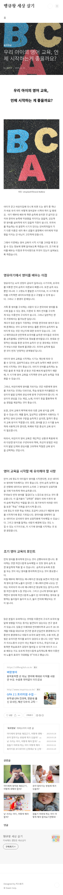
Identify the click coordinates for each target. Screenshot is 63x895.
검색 (50, 6)
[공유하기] (15, 715)
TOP (56, 885)
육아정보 (11, 728)
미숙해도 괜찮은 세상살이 (14, 840)
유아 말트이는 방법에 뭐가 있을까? (22, 737)
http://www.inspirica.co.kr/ (21, 689)
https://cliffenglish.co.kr (19, 667)
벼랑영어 (12, 672)
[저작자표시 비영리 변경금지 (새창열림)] (40, 715)
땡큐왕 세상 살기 (19, 6)
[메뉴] (57, 6)
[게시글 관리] (19, 715)
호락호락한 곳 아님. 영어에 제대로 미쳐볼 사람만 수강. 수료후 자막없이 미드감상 (31, 677)
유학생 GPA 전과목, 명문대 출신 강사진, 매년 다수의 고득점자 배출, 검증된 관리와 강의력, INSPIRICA (22, 699)
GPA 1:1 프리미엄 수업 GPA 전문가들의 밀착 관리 (22, 694)
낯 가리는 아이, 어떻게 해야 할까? (22, 741)
